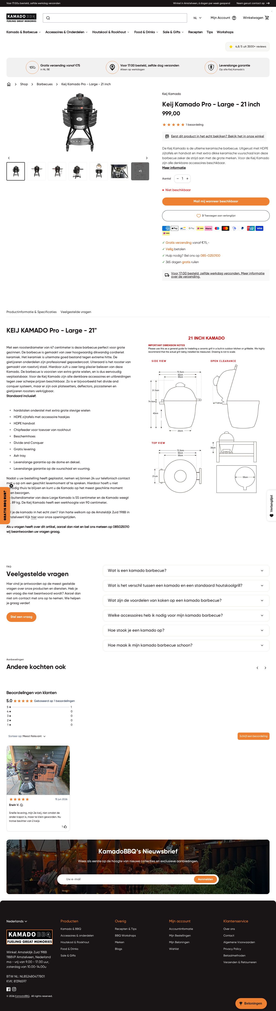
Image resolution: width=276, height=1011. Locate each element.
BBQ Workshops (125, 935)
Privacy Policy (232, 949)
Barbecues (45, 84)
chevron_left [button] (8, 158)
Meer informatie (174, 168)
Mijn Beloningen (179, 942)
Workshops (225, 32)
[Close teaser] (11, 486)
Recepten (195, 32)
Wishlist (174, 949)
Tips (210, 32)
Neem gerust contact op (251, 3)
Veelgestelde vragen (76, 312)
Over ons (229, 929)
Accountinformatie (181, 929)
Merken (119, 942)
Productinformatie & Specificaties (31, 312)
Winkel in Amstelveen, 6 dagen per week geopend (201, 3)
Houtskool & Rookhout (111, 32)
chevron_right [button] (146, 158)
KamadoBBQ (22, 996)
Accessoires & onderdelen (77, 935)
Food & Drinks (146, 32)
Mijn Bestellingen (180, 935)
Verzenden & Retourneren (240, 962)
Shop (24, 84)
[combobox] (115, 18)
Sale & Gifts (173, 32)
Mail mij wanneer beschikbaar (216, 201)
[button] (38, 788)
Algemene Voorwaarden (239, 942)
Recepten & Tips (125, 929)
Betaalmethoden (234, 955)
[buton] (198, 18)
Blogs (118, 949)
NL (198, 18)
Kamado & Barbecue (23, 32)
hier (34, 517)
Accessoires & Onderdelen (66, 32)
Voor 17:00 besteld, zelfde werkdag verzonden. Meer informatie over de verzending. (214, 275)
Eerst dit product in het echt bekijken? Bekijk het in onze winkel (214, 136)
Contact (228, 935)
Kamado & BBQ (71, 929)
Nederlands (17, 921)
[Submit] (48, 18)
